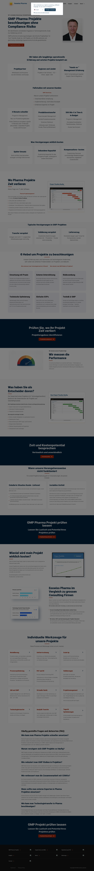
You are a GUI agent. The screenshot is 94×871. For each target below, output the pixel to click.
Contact (76, 3)
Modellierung (14, 652)
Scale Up (66, 652)
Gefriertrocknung (43, 652)
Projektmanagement (70, 690)
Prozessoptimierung (17, 671)
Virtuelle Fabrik (42, 690)
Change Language (50, 9)
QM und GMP (14, 690)
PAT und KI (40, 671)
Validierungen (68, 671)
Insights (70, 3)
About (81, 3)
